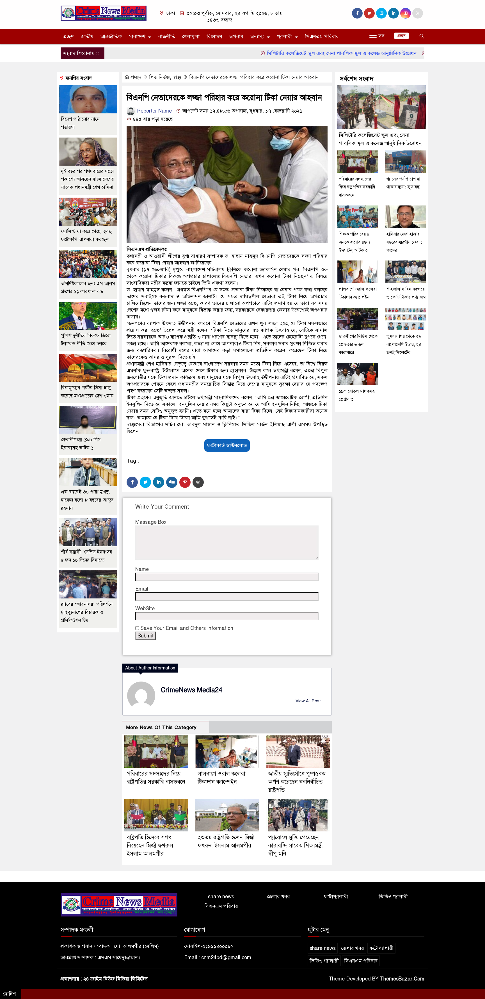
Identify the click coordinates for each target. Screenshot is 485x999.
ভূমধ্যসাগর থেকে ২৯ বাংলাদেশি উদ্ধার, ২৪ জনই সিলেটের (403, 344)
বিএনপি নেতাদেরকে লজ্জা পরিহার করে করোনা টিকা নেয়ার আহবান (254, 77)
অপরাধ (236, 36)
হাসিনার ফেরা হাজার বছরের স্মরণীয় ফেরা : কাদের (404, 242)
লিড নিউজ (159, 77)
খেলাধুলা (191, 36)
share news (221, 896)
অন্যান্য (257, 36)
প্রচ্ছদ (68, 36)
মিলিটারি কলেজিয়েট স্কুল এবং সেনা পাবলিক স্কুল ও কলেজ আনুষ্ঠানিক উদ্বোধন (316, 53)
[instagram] (381, 13)
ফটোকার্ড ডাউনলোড (227, 445)
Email (141, 589)
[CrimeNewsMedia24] (104, 13)
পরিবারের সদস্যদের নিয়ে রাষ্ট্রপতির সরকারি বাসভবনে (357, 187)
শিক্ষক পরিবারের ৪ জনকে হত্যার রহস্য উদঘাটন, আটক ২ (354, 242)
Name (142, 569)
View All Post (308, 700)
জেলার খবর (278, 896)
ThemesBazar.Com (402, 979)
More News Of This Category (161, 727)
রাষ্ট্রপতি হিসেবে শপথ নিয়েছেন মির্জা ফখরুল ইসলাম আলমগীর (150, 845)
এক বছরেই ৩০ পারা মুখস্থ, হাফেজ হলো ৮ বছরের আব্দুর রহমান (87, 500)
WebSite (145, 608)
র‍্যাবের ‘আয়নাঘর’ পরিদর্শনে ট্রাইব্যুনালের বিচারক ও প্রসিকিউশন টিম (87, 612)
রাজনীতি (166, 36)
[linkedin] (393, 13)
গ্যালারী (284, 36)
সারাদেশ (137, 36)
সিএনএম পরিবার (322, 36)
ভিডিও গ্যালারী (393, 896)
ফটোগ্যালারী (336, 896)
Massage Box (150, 522)
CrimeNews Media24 (191, 690)
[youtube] (405, 13)
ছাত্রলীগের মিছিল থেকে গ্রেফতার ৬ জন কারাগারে (358, 344)
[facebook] (357, 13)
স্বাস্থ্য (177, 77)
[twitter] (369, 13)
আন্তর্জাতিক (111, 36)
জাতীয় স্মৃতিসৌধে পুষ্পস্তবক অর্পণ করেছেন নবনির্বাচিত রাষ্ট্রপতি (296, 782)
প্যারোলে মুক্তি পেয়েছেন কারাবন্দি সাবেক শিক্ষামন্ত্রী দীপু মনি (295, 845)
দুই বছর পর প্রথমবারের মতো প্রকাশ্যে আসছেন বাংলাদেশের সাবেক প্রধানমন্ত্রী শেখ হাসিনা (87, 179)
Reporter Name (154, 111)
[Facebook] (132, 482)
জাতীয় (87, 36)
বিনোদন (214, 36)
